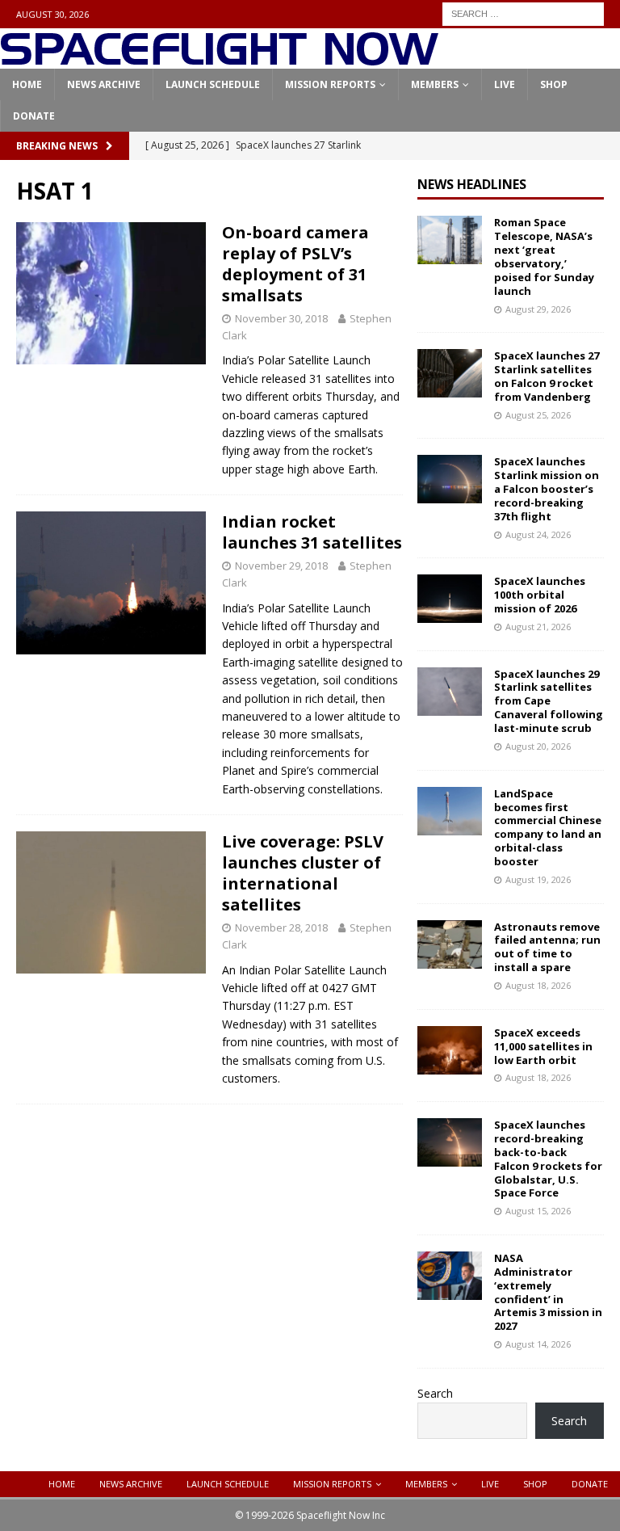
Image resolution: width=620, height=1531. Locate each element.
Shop (554, 84)
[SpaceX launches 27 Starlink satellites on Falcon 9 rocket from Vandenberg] (449, 373)
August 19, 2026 (538, 879)
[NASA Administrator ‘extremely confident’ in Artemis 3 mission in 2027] (449, 1275)
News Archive (103, 84)
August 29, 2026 (538, 309)
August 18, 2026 (538, 985)
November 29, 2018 (281, 565)
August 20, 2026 (538, 746)
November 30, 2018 (281, 318)
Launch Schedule (212, 84)
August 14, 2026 (538, 1344)
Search (435, 1393)
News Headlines (471, 184)
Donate (34, 116)
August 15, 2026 (538, 1211)
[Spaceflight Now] (219, 59)
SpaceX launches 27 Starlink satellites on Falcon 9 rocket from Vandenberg (546, 376)
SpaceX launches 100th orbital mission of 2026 (539, 595)
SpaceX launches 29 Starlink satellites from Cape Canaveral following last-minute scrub (548, 701)
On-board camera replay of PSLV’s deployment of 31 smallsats (295, 263)
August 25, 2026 (538, 415)
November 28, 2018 (281, 927)
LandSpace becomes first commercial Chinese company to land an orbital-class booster (547, 827)
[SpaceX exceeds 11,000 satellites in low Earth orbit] (449, 1050)
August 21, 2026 (538, 626)
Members (435, 84)
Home (27, 84)
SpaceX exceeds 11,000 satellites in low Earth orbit (543, 1046)
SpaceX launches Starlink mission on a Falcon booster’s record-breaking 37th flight (546, 489)
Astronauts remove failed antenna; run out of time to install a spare (547, 947)
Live (504, 84)
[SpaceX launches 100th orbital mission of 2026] (449, 598)
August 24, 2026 (538, 534)
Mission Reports (330, 84)
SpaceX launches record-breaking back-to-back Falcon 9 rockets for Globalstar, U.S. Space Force (548, 1158)
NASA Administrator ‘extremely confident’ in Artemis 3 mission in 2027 (548, 1292)
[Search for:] (523, 12)
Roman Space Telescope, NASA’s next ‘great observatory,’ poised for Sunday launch (544, 256)
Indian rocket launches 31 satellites (312, 532)
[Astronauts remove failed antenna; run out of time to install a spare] (449, 944)
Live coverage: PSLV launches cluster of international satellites (302, 873)
